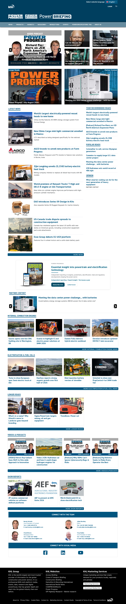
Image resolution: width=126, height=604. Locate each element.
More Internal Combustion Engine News (100, 349)
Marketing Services (91, 584)
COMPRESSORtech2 (53, 587)
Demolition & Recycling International (59, 582)
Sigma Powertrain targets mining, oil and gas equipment (45, 418)
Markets (30, 24)
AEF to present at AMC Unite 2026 (44, 499)
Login (110, 6)
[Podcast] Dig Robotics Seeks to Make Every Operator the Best (102, 460)
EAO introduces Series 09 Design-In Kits (54, 201)
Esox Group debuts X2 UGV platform (52, 236)
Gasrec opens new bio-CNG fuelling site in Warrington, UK (20, 341)
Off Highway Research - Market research (61, 592)
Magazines (42, 24)
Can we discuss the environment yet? (73, 44)
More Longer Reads (74, 429)
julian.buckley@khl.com (89, 527)
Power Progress (52, 589)
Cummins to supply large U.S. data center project (100, 156)
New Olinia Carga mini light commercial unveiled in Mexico (58, 132)
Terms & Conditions (99, 600)
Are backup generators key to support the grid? (76, 62)
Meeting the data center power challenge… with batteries (90, 100)
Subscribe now (58, 284)
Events (65, 24)
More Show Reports (74, 509)
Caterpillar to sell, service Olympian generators (101, 150)
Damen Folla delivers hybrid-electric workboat (75, 339)
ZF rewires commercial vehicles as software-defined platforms (18, 500)
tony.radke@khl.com (88, 538)
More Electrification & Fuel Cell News (100, 389)
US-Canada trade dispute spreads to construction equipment (52, 221)
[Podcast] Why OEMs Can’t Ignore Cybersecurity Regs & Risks (77, 460)
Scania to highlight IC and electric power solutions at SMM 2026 (48, 341)
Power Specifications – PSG (82, 24)
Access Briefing (51, 575)
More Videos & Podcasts (107, 471)
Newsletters (54, 24)
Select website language (95, 2)
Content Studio (69, 600)
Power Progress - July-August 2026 (24, 102)
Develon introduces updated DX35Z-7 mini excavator (105, 339)
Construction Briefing (54, 580)
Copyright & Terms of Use (83, 600)
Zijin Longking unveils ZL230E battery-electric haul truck (57, 168)
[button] (59, 50)
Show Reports (14, 476)
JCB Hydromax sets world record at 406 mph (101, 169)
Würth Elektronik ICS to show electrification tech (71, 499)
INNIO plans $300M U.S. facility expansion (35, 59)
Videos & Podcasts (17, 435)
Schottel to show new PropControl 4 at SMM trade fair (105, 380)
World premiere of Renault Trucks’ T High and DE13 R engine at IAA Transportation (56, 185)
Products (19, 24)
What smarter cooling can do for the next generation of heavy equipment (102, 182)
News (10, 24)
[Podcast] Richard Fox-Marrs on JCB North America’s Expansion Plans (101, 126)
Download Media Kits (92, 588)
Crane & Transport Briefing (56, 577)
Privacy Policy (24, 600)
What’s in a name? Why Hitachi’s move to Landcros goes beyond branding (18, 419)
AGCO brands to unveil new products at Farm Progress (56, 150)
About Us (98, 24)
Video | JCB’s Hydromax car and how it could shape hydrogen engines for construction (48, 461)
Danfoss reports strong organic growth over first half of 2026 (47, 380)
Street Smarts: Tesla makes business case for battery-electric (103, 42)
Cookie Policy (35, 600)
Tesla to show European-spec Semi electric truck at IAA (20, 380)
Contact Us (44, 600)
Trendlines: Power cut (69, 416)
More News (78, 255)
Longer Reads (14, 394)
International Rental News (55, 584)
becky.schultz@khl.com (35, 527)
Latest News (14, 109)
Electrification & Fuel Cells (21, 355)
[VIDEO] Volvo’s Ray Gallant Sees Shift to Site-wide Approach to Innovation (20, 460)
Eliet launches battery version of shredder (74, 379)
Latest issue (71, 284)
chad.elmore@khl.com (35, 538)
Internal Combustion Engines (22, 316)
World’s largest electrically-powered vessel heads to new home (55, 115)
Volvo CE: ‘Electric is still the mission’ (103, 62)
